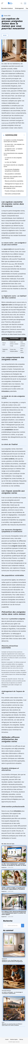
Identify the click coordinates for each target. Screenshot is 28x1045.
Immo (3, 1022)
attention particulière (8, 266)
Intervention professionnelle (12, 193)
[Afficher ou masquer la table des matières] (21, 135)
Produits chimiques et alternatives (14, 191)
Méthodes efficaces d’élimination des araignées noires (13, 187)
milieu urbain (11, 264)
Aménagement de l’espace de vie (14, 183)
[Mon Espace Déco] (10, 3)
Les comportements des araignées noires (13, 154)
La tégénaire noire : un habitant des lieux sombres (13, 149)
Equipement (3, 867)
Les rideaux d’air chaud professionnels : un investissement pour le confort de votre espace (13, 913)
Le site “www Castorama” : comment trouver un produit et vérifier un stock (13, 864)
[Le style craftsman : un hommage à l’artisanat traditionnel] (14, 977)
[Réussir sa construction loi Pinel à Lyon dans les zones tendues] (14, 1009)
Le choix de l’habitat (10, 162)
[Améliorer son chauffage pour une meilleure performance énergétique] (14, 945)
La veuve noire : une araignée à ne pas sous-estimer (14, 145)
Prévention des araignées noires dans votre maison (13, 177)
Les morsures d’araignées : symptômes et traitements (12, 170)
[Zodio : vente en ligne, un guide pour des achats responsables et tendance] (14, 878)
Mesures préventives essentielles (14, 181)
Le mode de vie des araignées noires (13, 158)
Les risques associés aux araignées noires (13, 165)
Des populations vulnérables (13, 174)
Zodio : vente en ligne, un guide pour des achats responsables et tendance (13, 888)
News (5, 35)
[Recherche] (21, 3)
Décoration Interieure (6, 990)
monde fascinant (5, 123)
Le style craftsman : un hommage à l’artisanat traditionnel (12, 993)
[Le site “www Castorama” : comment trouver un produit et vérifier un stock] (14, 854)
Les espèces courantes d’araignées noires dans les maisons (13, 140)
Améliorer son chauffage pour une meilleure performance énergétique (12, 961)
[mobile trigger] (2, 3)
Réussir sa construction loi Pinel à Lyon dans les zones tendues (12, 1024)
